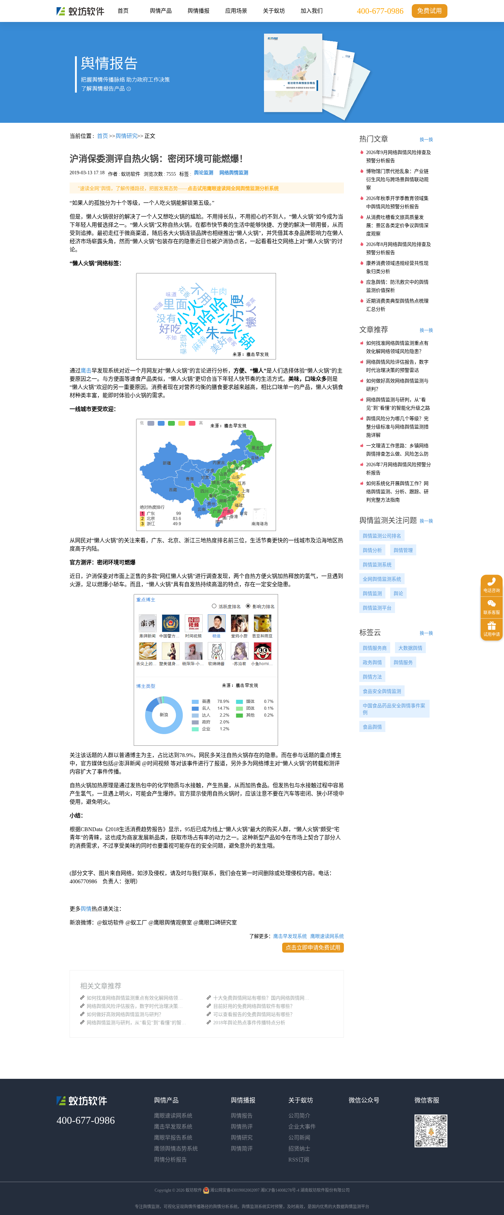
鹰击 (86, 371)
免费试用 (429, 11)
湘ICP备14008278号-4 (280, 1190)
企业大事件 (302, 1127)
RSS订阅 (298, 1160)
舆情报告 (242, 1116)
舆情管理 (403, 550)
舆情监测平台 (377, 608)
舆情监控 (80, 11)
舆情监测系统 (377, 564)
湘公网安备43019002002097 (235, 1190)
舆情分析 (372, 550)
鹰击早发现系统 (290, 936)
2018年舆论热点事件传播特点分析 (249, 1022)
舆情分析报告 (170, 1160)
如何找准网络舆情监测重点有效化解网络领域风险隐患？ (136, 998)
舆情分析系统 (225, 1206)
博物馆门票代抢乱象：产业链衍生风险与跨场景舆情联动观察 (397, 179)
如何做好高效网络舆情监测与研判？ (125, 1014)
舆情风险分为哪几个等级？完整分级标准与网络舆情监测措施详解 (397, 427)
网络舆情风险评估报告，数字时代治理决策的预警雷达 (136, 1006)
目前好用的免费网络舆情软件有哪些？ (254, 1006)
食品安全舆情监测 (382, 691)
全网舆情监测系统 (382, 579)
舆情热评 (242, 1127)
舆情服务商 (375, 648)
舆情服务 (403, 662)
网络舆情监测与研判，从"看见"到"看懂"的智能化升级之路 (136, 1022)
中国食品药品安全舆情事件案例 (394, 709)
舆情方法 (372, 677)
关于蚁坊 (274, 11)
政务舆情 (372, 662)
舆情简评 (242, 1149)
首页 (123, 11)
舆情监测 (372, 593)
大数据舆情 (410, 648)
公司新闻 (299, 1138)
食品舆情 (372, 727)
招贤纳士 (299, 1149)
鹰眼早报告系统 (173, 1138)
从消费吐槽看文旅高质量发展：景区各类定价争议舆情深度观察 (397, 225)
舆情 (86, 909)
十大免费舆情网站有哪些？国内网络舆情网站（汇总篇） (263, 998)
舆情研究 (242, 1138)
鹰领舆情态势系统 (176, 1149)
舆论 (398, 593)
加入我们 (312, 11)
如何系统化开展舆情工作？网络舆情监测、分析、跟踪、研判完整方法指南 (397, 492)
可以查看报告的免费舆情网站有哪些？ (254, 1014)
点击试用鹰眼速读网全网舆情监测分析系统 (233, 188)
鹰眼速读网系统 (327, 936)
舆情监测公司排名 (382, 536)
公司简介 (299, 1116)
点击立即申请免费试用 (313, 948)
